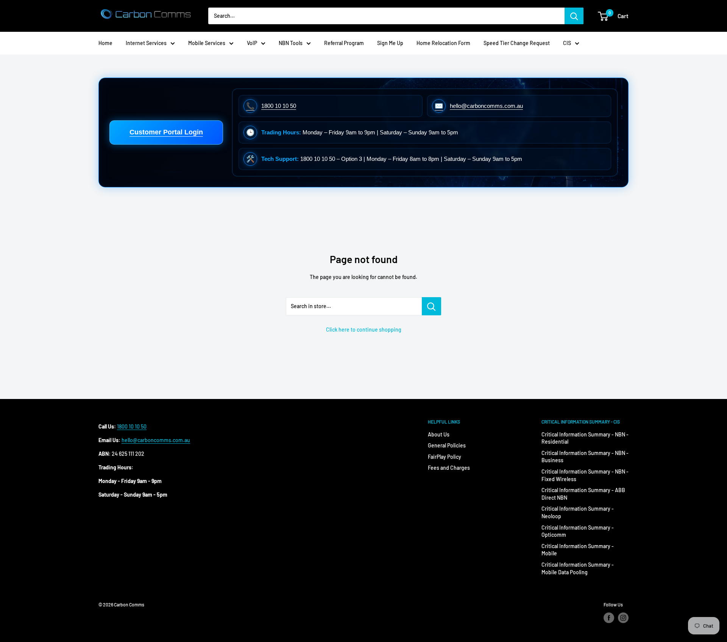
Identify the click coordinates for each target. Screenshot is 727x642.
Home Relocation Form (443, 43)
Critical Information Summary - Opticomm (577, 531)
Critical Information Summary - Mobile (577, 550)
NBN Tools (291, 43)
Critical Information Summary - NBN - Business (585, 457)
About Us (438, 434)
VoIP (252, 43)
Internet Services (146, 43)
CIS (567, 43)
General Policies (447, 445)
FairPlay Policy (444, 456)
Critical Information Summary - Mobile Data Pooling (577, 568)
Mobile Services (206, 43)
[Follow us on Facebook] (609, 617)
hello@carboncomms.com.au (156, 440)
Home (105, 43)
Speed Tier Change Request (517, 43)
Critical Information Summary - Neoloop (577, 512)
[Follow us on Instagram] (623, 617)
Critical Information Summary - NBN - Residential (585, 438)
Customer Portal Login (166, 132)
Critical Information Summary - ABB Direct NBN (583, 494)
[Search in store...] (431, 306)
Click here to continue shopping (363, 329)
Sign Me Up (390, 43)
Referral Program (344, 43)
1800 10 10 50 (132, 426)
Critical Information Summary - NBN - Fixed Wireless (585, 475)
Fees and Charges (449, 467)
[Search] (574, 16)
